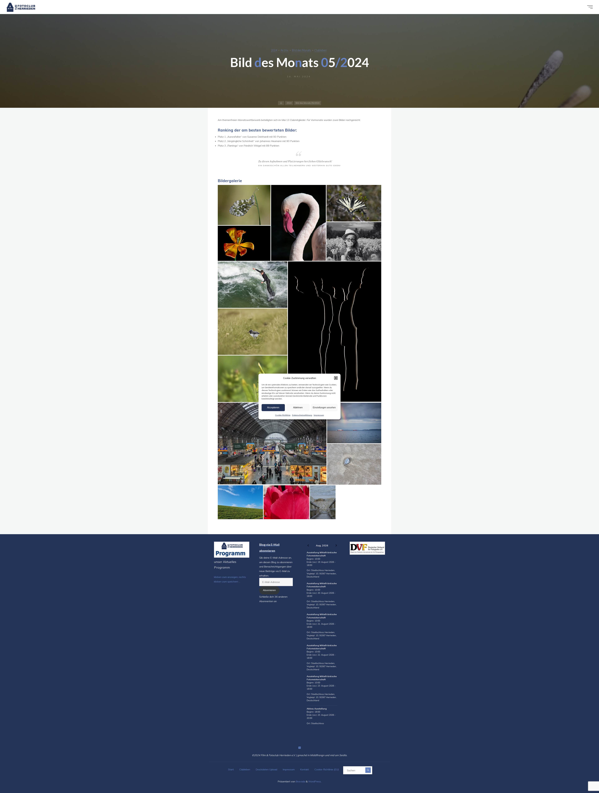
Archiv (284, 50)
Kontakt (304, 769)
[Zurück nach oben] (587, 781)
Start (231, 769)
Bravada (300, 781)
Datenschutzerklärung (302, 415)
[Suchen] (368, 770)
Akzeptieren (273, 407)
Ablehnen (298, 407)
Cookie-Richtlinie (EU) (326, 769)
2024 (274, 50)
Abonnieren (269, 590)
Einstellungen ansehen (324, 407)
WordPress (314, 781)
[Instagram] (299, 748)
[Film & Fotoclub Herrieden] (21, 7)
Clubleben (320, 50)
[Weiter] (336, 545)
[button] (335, 378)
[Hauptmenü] (590, 7)
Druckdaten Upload (266, 769)
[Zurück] (308, 545)
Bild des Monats (301, 50)
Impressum (319, 415)
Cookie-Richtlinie (282, 415)
